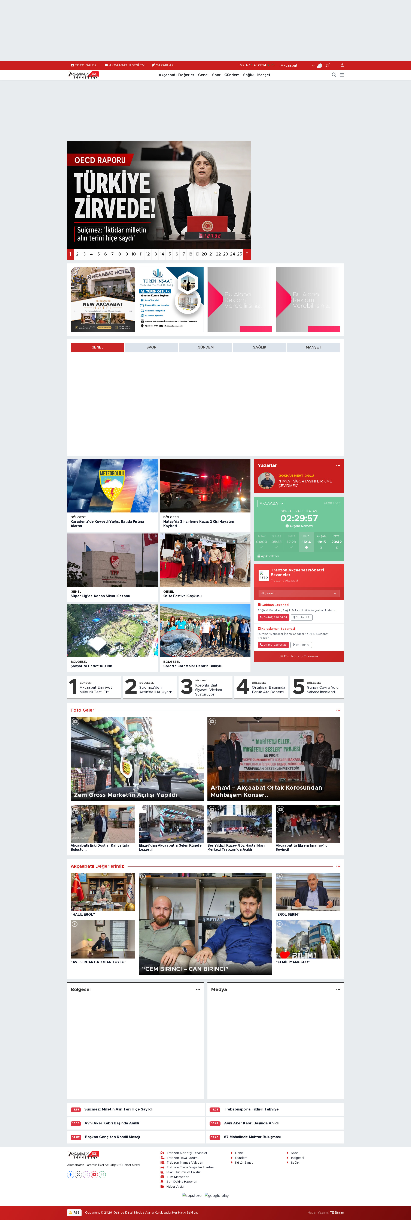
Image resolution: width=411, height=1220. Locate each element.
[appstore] (192, 1195)
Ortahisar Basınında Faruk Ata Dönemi (268, 690)
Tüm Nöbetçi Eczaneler (301, 656)
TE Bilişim (337, 1212)
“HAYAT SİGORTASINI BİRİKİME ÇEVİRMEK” (305, 483)
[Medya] (338, 990)
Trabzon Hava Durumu (183, 1158)
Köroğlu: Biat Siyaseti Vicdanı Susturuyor (208, 690)
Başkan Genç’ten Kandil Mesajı (112, 1137)
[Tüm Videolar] (338, 866)
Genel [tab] (97, 347)
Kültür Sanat (244, 1162)
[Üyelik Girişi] (340, 65)
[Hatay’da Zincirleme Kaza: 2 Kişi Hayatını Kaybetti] (205, 486)
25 (239, 254)
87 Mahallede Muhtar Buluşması (252, 1137)
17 (183, 254)
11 (140, 254)
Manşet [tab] (314, 347)
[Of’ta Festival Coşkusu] (205, 560)
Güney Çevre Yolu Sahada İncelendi (322, 690)
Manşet (263, 75)
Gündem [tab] (206, 347)
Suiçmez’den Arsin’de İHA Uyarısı (156, 690)
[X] (78, 1174)
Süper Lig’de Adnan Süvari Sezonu (100, 596)
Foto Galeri (86, 65)
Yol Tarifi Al (303, 617)
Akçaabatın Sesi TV (126, 65)
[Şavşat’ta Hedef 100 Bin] (112, 630)
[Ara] (334, 75)
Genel (203, 75)
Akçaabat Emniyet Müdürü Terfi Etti (96, 690)
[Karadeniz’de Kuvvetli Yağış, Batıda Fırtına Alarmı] (112, 486)
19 (197, 254)
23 (225, 254)
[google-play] (217, 1195)
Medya (219, 989)
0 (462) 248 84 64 (275, 617)
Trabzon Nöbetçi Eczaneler (187, 1153)
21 (211, 254)
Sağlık (248, 75)
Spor (216, 75)
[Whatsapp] (102, 1174)
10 (133, 254)
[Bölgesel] (198, 990)
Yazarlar (165, 65)
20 (204, 254)
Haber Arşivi (175, 1186)
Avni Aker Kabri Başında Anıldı (112, 1123)
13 (155, 254)
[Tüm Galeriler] (338, 710)
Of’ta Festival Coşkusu (182, 596)
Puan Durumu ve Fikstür (184, 1172)
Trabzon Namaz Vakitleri (185, 1162)
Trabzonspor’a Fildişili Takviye (251, 1109)
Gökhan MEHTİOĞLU (296, 475)
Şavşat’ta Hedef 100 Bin (91, 666)
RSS (76, 1212)
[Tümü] (338, 465)
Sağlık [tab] (259, 347)
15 (169, 254)
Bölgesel (79, 517)
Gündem (232, 75)
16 (176, 254)
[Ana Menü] (342, 75)
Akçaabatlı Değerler (176, 75)
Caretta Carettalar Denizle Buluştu (192, 666)
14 (162, 254)
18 (190, 254)
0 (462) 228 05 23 (275, 645)
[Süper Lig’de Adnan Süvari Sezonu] (112, 560)
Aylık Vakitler (270, 556)
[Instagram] (86, 1174)
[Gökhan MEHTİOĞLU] (266, 480)
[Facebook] (70, 1174)
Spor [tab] (151, 347)
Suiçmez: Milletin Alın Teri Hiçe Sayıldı (118, 1109)
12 (148, 254)
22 (218, 254)
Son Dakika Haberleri (182, 1181)
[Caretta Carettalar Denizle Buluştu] (205, 630)
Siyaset (201, 680)
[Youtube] (94, 1174)
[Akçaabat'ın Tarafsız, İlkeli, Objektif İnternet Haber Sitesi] (83, 74)
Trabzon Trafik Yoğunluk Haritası (190, 1167)
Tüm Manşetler (178, 1177)
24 (232, 254)
